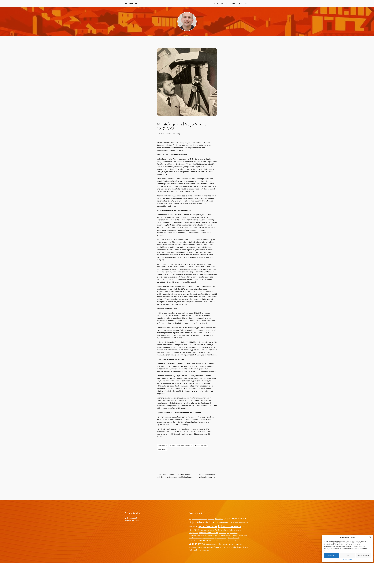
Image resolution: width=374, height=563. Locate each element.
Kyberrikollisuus (207, 526)
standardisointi (233, 533)
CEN (190, 519)
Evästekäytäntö (347, 559)
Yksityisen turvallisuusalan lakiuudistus (230, 547)
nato (243, 526)
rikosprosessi (193, 533)
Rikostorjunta (222, 533)
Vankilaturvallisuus (206, 540)
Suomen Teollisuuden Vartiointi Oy (181, 445)
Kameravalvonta (224, 522)
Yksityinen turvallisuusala (230, 544)
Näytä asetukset (363, 555)
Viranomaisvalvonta (240, 540)
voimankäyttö (197, 543)
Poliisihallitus (194, 530)
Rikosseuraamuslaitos (208, 533)
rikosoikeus (239, 530)
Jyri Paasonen (131, 3)
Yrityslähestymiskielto (205, 550)
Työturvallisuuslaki (233, 538)
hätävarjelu (219, 519)
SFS (228, 533)
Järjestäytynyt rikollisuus (202, 522)
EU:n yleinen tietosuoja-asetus (199, 519)
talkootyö (217, 535)
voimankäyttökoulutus (211, 544)
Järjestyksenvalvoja (235, 518)
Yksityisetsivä (193, 550)
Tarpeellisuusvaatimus (226, 535)
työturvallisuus (220, 538)
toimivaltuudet (243, 535)
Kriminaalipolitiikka (243, 522)
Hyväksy (331, 555)
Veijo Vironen (162, 449)
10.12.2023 (160, 134)
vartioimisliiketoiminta (228, 540)
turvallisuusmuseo (201, 445)
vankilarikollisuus (193, 540)
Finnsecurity (211, 519)
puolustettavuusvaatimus (207, 530)
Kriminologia (193, 527)
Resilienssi (218, 530)
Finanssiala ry (162, 445)
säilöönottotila (210, 535)
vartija (219, 540)
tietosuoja (235, 535)
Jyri (174, 134)
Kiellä (347, 555)
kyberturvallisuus (229, 526)
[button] (370, 537)
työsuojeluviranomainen (208, 538)
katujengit (235, 522)
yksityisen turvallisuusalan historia (201, 547)
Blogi (178, 134)
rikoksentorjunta (229, 530)
